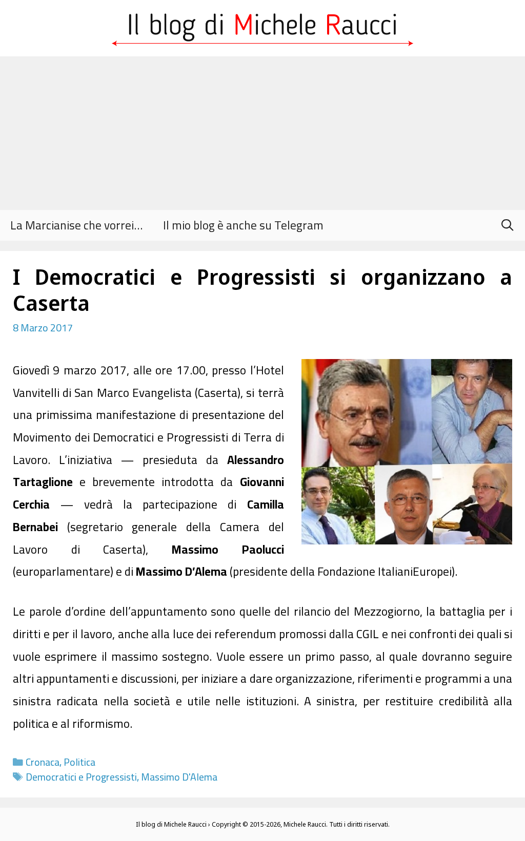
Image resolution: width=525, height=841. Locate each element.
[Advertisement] (262, 133)
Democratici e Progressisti (81, 777)
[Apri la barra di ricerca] (507, 225)
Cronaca (42, 762)
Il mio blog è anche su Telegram (243, 225)
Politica (79, 762)
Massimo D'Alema (179, 777)
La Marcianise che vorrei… (76, 225)
